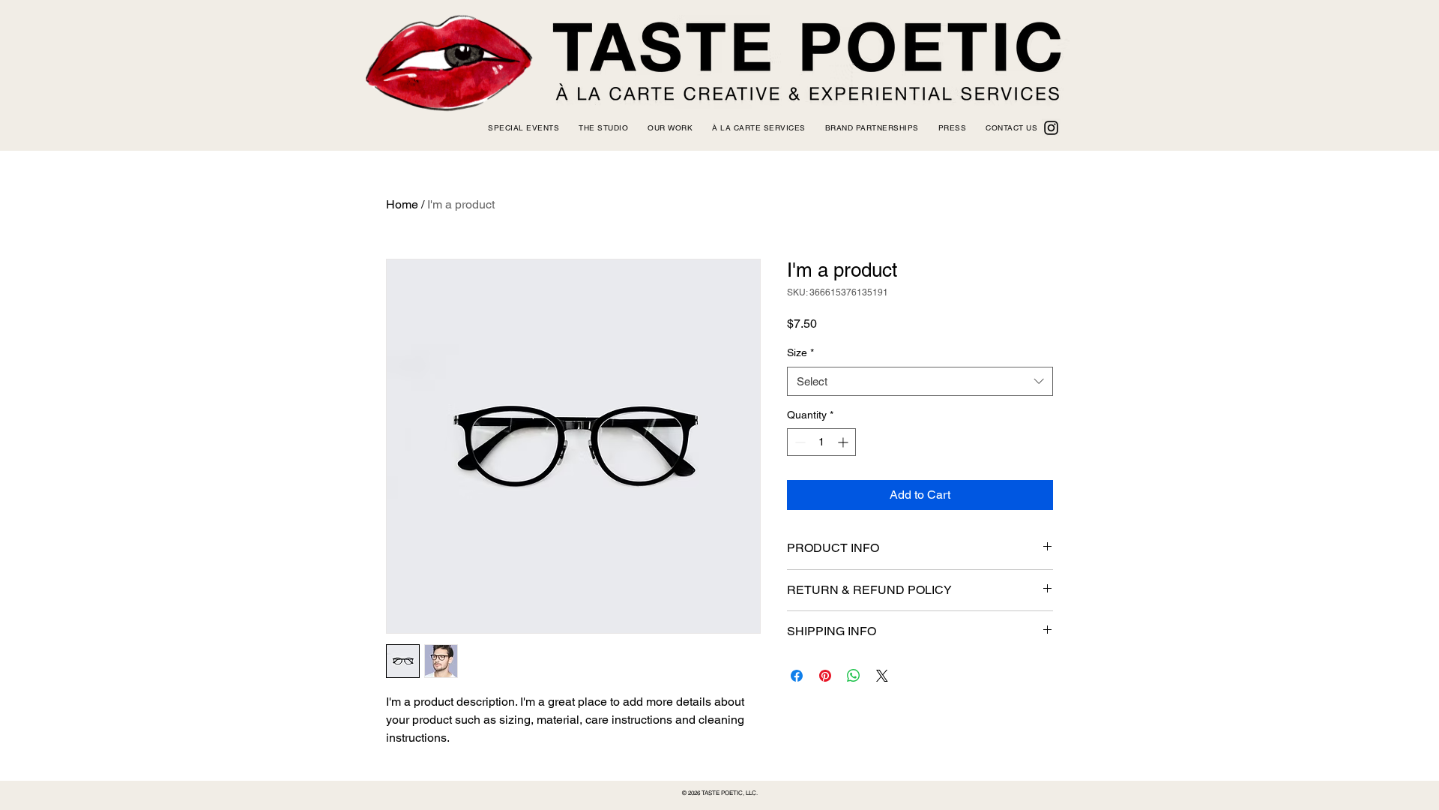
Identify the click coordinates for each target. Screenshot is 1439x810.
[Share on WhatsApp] (854, 676)
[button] (603, 128)
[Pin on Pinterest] (825, 676)
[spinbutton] (821, 442)
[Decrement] (798, 442)
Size (800, 352)
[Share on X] (882, 676)
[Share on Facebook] (797, 676)
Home (402, 204)
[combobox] (920, 381)
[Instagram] (1051, 127)
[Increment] (844, 442)
